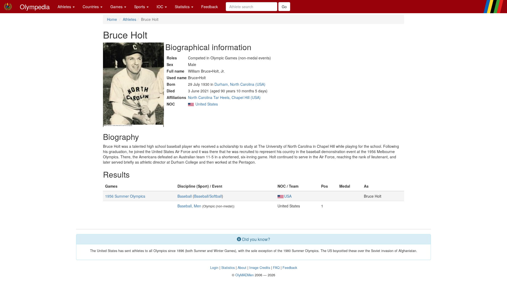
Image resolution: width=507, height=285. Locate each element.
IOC (160, 6)
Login (214, 267)
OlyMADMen (244, 275)
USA (288, 196)
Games (117, 6)
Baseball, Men (189, 205)
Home (112, 19)
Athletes (65, 6)
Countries (91, 6)
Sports (140, 6)
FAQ (276, 267)
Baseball (184, 196)
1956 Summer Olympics (125, 196)
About (242, 267)
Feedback (209, 6)
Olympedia (35, 6)
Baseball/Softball (208, 196)
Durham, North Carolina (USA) (239, 84)
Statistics (183, 6)
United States (206, 104)
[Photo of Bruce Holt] (133, 84)
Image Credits (259, 267)
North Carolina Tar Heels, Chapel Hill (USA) (224, 97)
